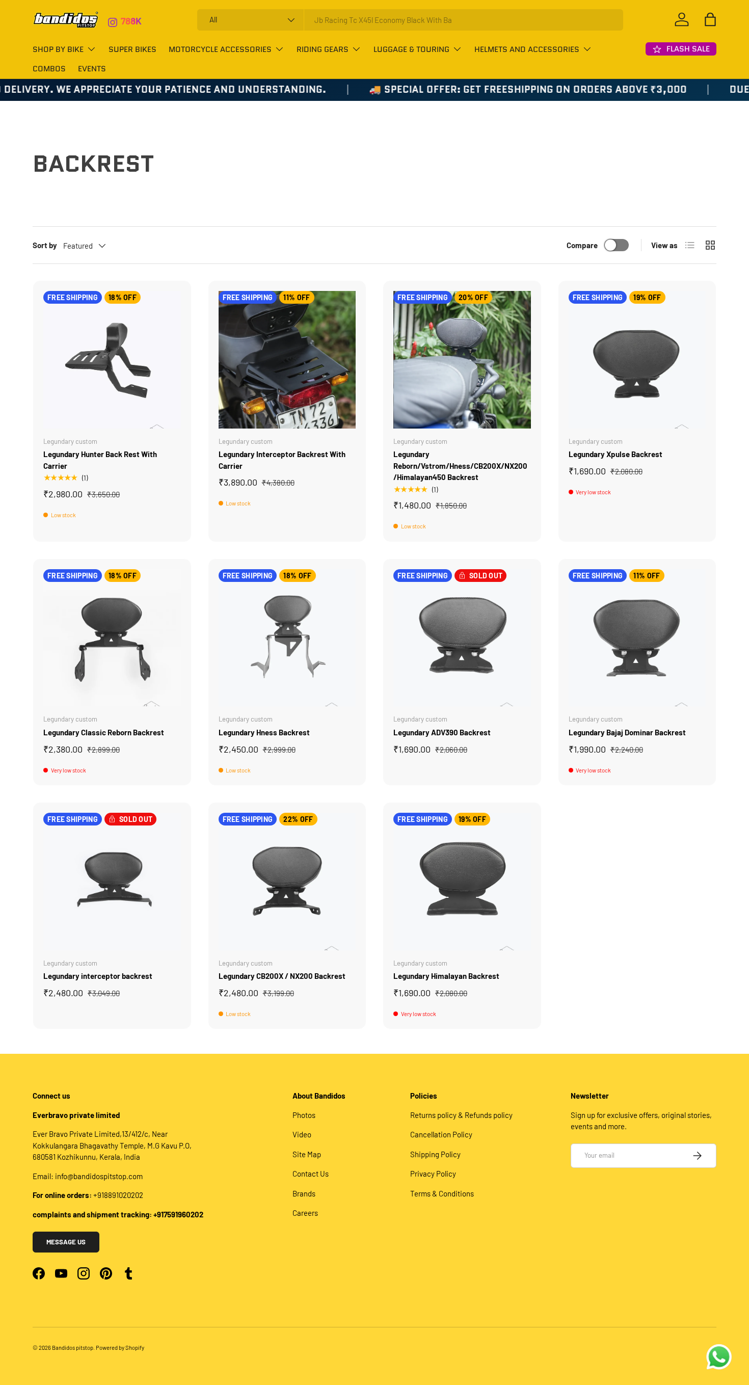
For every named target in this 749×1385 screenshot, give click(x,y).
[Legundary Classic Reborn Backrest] (112, 638)
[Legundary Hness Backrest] (287, 638)
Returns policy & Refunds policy (461, 1115)
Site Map (306, 1154)
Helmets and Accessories (526, 49)
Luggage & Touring (411, 49)
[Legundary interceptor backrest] (112, 881)
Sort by (45, 245)
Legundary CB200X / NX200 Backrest (282, 975)
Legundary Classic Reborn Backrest (103, 732)
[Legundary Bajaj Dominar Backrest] (637, 638)
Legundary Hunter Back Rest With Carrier (100, 459)
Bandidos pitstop (72, 1347)
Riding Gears (323, 49)
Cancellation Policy (441, 1134)
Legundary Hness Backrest (264, 732)
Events (92, 68)
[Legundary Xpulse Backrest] (637, 360)
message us (66, 1242)
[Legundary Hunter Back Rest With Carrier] (112, 360)
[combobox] (410, 20)
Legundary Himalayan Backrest (446, 975)
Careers (305, 1212)
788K (131, 10)
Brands (303, 1193)
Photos (303, 1115)
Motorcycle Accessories (220, 49)
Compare (582, 245)
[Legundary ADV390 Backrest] (462, 638)
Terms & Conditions (442, 1193)
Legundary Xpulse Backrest (615, 454)
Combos (49, 68)
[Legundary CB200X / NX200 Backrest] (287, 881)
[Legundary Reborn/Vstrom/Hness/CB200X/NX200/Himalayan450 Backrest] (462, 360)
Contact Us (310, 1173)
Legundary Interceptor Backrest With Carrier (282, 459)
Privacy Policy (433, 1173)
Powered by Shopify (120, 1347)
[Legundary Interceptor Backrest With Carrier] (287, 360)
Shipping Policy (435, 1154)
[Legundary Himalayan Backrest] (462, 881)
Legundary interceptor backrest (97, 975)
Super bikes (132, 49)
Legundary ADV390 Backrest (442, 732)
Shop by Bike (58, 49)
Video (301, 1134)
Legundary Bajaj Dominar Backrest (627, 732)
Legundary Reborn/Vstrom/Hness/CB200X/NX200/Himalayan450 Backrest (460, 465)
